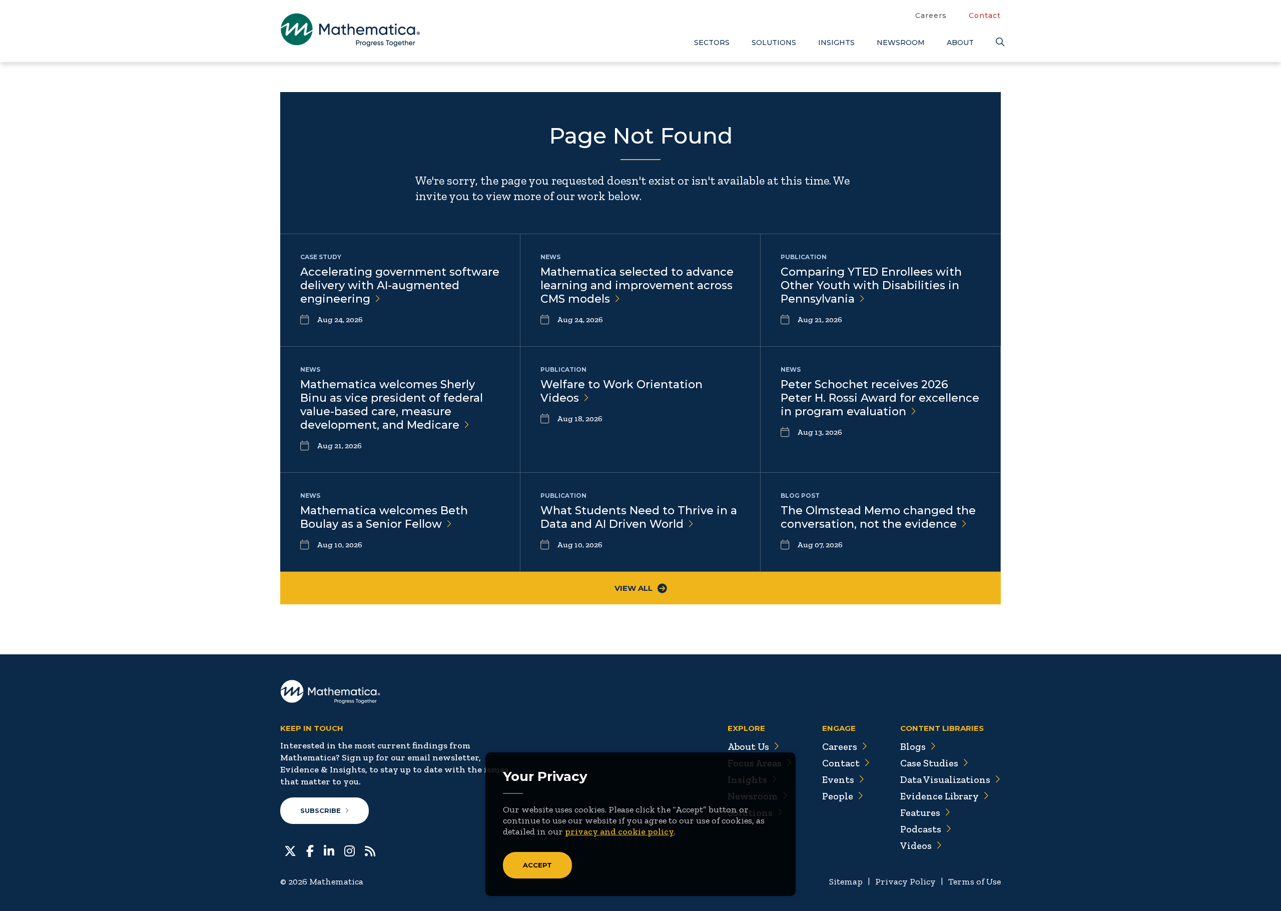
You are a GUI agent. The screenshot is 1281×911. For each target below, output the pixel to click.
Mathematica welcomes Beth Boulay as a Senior (384, 517)
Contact (985, 15)
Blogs (913, 746)
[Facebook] (310, 849)
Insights (836, 42)
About (960, 42)
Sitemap (846, 881)
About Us (748, 746)
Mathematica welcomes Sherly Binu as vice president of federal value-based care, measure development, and (391, 405)
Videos (916, 845)
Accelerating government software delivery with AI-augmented (399, 285)
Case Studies (929, 763)
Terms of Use (974, 881)
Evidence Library (939, 796)
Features (920, 812)
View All (633, 588)
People (837, 796)
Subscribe (320, 810)
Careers (931, 15)
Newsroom (901, 42)
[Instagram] (349, 849)
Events (838, 779)
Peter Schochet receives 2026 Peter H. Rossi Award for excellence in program (880, 398)
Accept (537, 865)
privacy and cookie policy (619, 831)
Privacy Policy (905, 881)
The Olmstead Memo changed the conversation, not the (878, 517)
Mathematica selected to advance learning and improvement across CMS (637, 285)
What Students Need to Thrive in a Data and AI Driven (638, 517)
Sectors (712, 42)
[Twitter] (290, 849)
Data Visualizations (945, 779)
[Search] (998, 42)
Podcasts (920, 829)
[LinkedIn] (329, 849)
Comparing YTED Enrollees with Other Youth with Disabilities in (871, 285)
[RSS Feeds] (370, 849)
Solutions (774, 42)
